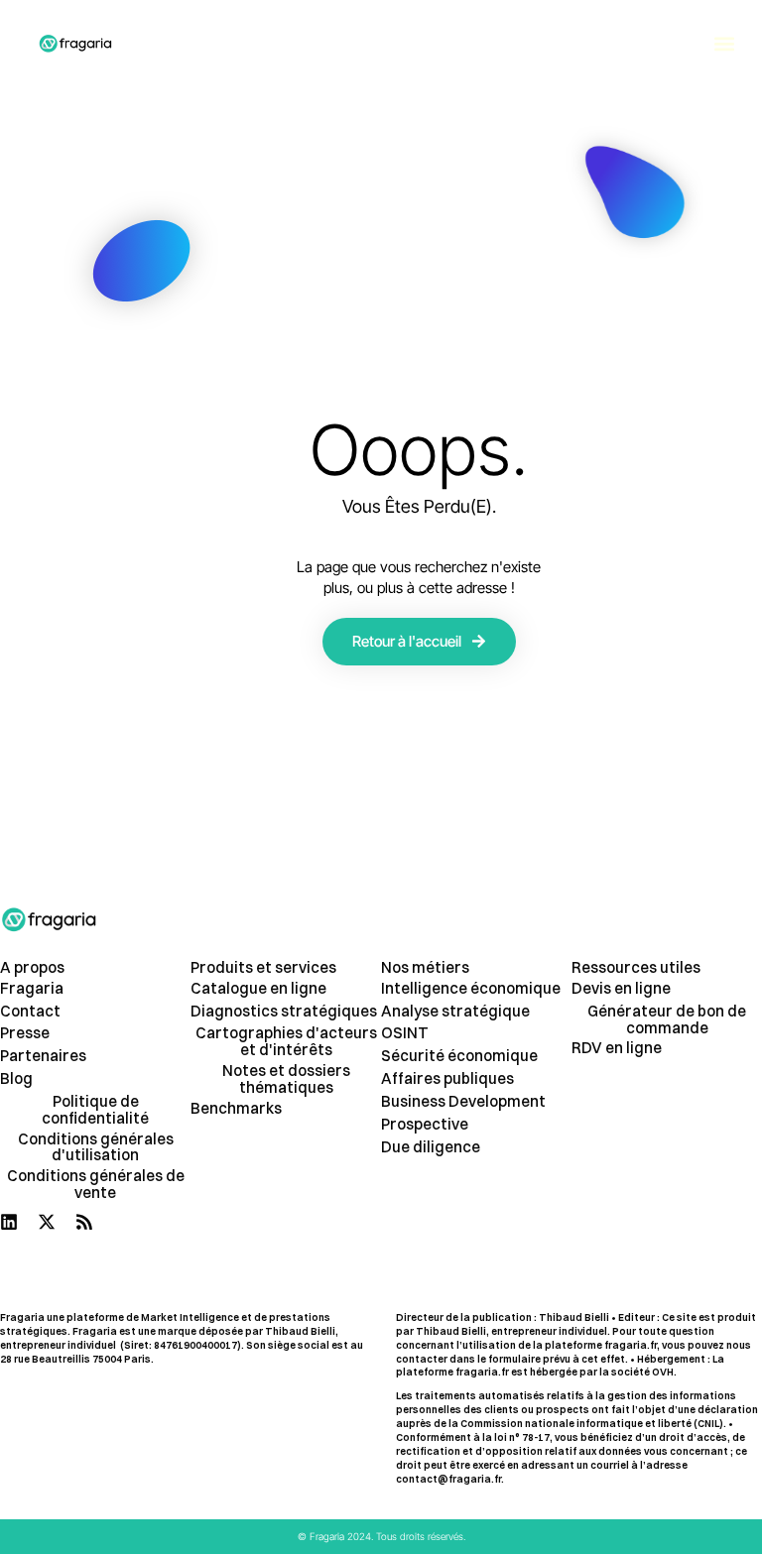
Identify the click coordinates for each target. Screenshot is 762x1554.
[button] (723, 44)
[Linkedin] (9, 1222)
